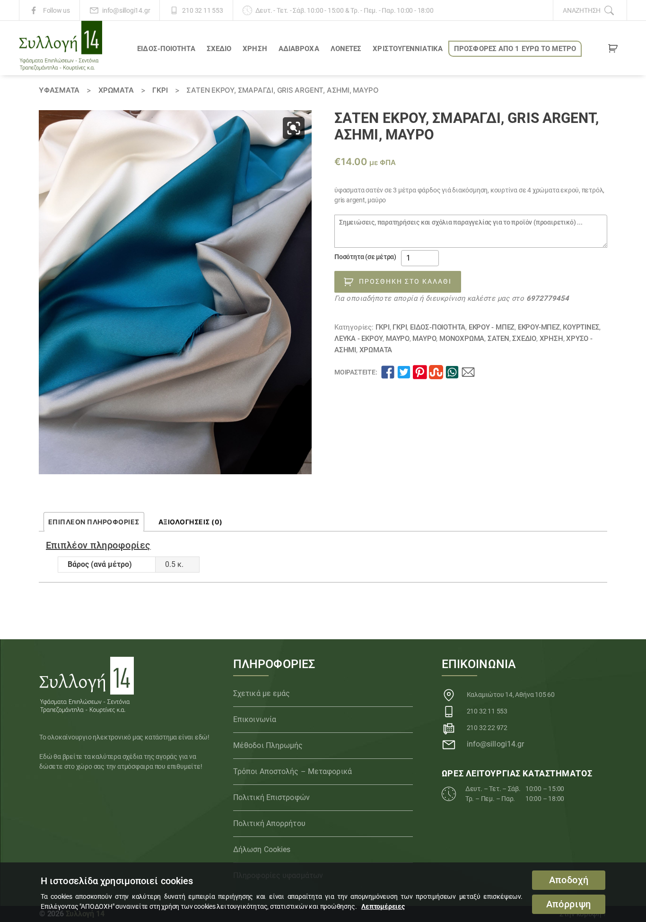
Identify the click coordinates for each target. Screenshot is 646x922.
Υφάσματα (59, 90)
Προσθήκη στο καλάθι (405, 281)
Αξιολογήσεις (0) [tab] (190, 522)
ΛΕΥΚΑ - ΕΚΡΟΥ (358, 338)
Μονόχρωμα (461, 338)
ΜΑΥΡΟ (398, 338)
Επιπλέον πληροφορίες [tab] (94, 522)
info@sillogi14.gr (126, 10)
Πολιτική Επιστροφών (271, 797)
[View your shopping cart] (613, 50)
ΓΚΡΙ (159, 90)
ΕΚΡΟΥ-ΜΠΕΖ (539, 327)
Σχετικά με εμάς (261, 693)
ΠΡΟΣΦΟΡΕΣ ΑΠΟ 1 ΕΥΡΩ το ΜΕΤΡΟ (515, 48)
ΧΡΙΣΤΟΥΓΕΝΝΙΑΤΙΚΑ (408, 48)
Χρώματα (116, 90)
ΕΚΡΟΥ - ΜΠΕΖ (492, 327)
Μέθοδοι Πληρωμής (268, 745)
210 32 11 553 (202, 10)
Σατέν (498, 338)
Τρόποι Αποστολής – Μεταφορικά (292, 771)
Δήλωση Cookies (261, 849)
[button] (294, 128)
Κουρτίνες (581, 327)
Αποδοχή (569, 880)
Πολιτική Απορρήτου (269, 823)
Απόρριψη (568, 904)
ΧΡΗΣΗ (255, 48)
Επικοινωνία (254, 719)
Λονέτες (346, 48)
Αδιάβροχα (299, 48)
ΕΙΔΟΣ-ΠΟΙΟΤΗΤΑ (166, 48)
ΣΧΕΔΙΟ (219, 48)
